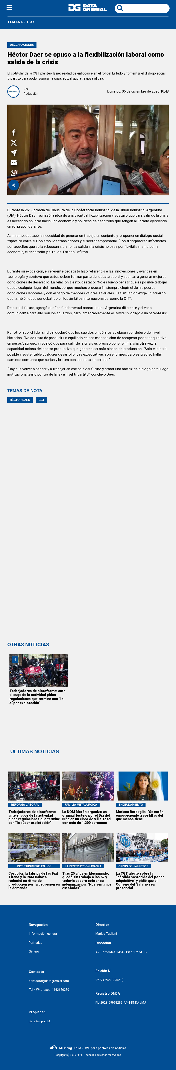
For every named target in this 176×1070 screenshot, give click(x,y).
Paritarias (35, 943)
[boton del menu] (9, 8)
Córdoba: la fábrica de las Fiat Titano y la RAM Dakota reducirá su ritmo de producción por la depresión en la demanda (34, 880)
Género (34, 951)
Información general (43, 934)
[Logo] (88, 10)
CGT (41, 400)
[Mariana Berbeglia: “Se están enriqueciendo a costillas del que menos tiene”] (142, 786)
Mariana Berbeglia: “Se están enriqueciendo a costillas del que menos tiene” (139, 815)
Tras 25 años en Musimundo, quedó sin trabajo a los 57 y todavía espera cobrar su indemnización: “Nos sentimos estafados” (87, 880)
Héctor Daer (20, 400)
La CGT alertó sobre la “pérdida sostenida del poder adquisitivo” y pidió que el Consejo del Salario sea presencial (140, 880)
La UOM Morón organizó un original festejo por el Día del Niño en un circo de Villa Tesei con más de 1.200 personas (86, 817)
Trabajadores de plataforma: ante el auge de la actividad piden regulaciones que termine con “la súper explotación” (37, 697)
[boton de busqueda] (120, 8)
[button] (14, 133)
